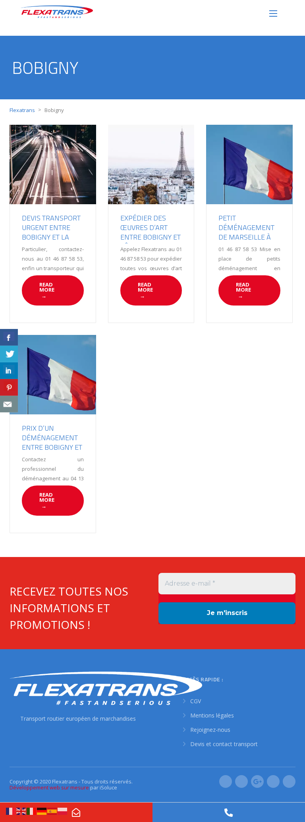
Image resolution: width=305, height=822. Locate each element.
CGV (195, 701)
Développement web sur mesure (49, 787)
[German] (42, 810)
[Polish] (63, 810)
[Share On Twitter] (9, 354)
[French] (11, 810)
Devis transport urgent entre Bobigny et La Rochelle (51, 232)
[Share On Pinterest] (9, 387)
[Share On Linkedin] (9, 370)
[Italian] (32, 810)
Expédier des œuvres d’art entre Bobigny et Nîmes (150, 232)
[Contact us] (9, 404)
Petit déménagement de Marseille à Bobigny (246, 232)
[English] (21, 810)
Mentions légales (212, 715)
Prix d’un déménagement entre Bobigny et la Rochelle (52, 442)
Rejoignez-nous (210, 729)
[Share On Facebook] (9, 337)
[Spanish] (52, 810)
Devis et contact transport (224, 744)
